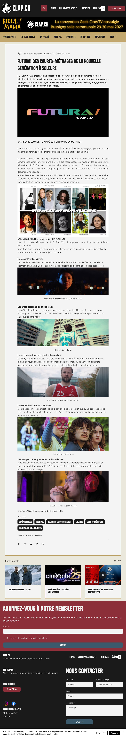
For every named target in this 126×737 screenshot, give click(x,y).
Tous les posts (9, 36)
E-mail (6, 626)
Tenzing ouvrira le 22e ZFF (19, 589)
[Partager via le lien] (37, 544)
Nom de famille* (102, 680)
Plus (112, 36)
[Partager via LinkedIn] (31, 544)
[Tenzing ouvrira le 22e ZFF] (23, 575)
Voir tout (117, 561)
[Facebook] (13, 703)
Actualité (44, 36)
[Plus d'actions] (107, 53)
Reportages (100, 36)
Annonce (38, 535)
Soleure (79, 521)
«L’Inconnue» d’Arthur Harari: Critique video (100, 590)
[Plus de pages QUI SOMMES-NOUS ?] (78, 8)
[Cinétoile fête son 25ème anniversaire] (63, 575)
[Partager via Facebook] (18, 544)
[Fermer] (123, 733)
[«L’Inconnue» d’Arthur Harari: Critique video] (103, 575)
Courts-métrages (95, 521)
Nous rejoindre (26, 673)
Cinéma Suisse (25, 521)
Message (70, 703)
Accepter (114, 733)
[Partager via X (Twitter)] (25, 544)
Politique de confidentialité (47, 734)
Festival (58, 36)
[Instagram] (5, 703)
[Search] (44, 8)
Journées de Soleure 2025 (59, 521)
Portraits (71, 36)
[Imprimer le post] (43, 544)
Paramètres (100, 733)
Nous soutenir (10, 673)
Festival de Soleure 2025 (30, 528)
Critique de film (28, 36)
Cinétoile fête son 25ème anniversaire (58, 590)
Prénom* (69, 680)
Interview (85, 36)
